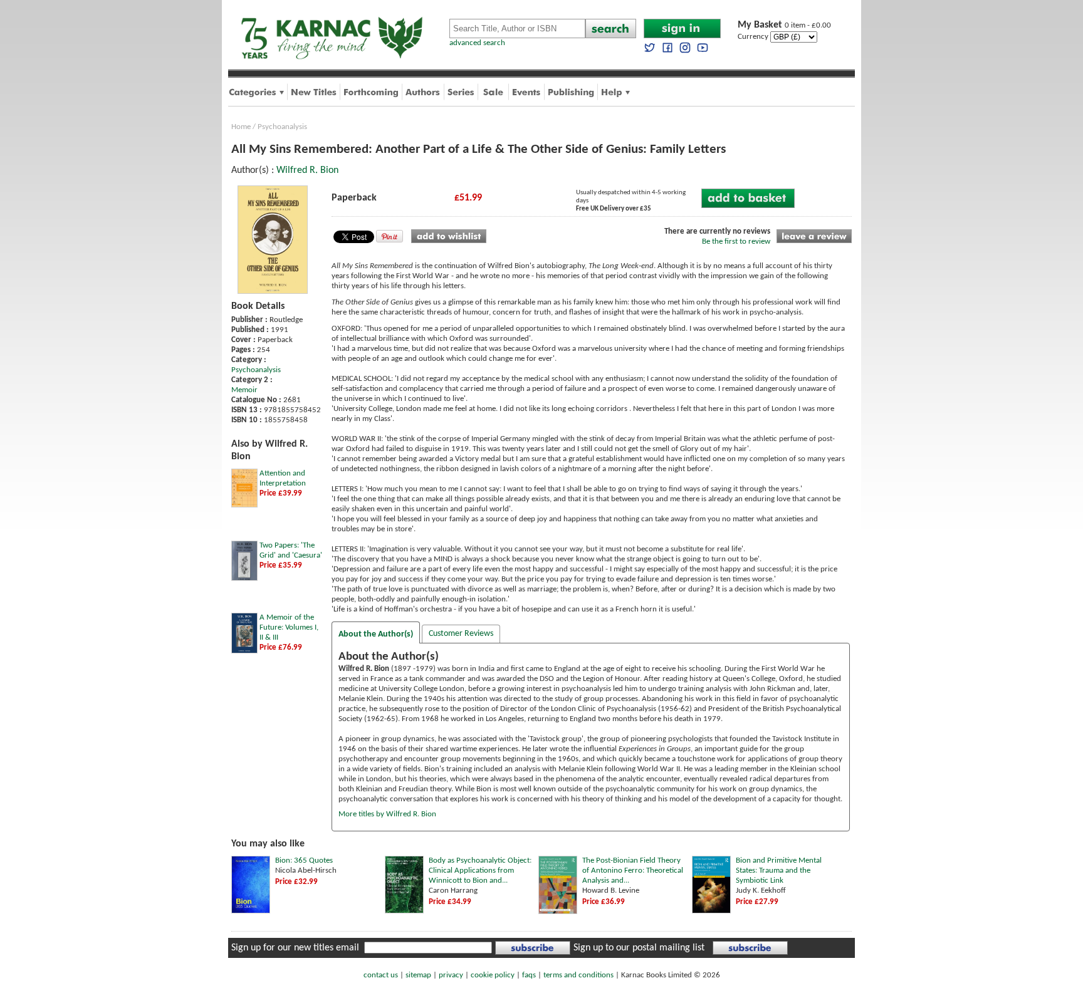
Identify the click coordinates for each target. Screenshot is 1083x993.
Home (241, 127)
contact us (381, 975)
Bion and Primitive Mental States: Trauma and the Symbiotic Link (779, 870)
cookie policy (493, 975)
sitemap (418, 975)
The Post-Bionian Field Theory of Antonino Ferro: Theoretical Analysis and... (632, 870)
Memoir (244, 390)
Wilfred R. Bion (307, 170)
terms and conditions (578, 975)
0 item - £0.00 (784, 25)
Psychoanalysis (282, 127)
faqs (529, 975)
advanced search (477, 43)
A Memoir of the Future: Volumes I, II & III (288, 627)
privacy (451, 975)
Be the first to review (736, 241)
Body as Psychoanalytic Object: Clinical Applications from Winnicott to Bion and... (480, 870)
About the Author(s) (375, 634)
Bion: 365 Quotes (304, 860)
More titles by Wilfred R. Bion (387, 814)
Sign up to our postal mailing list (638, 948)
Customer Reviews (461, 633)
